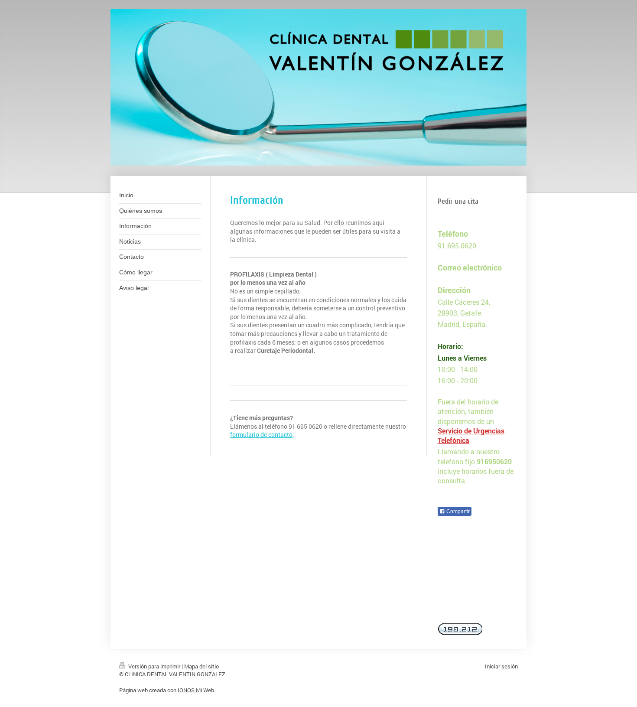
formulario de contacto (261, 434)
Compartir (457, 511)
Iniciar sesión (501, 666)
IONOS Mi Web (196, 690)
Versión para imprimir (154, 666)
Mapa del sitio (201, 666)
